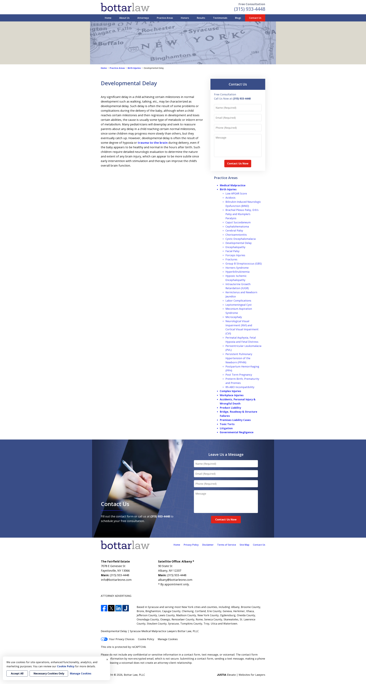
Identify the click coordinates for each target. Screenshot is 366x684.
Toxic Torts (227, 424)
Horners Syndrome (237, 267)
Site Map (244, 544)
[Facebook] (104, 608)
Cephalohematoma (237, 226)
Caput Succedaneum (238, 222)
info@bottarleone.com (116, 580)
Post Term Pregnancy (238, 374)
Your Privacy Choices (121, 639)
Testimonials (220, 17)
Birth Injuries (134, 68)
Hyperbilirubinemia (237, 271)
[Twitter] (111, 608)
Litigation (226, 428)
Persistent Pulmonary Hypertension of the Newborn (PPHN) (238, 358)
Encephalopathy (235, 247)
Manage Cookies (168, 639)
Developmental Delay (238, 243)
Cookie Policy (146, 639)
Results (201, 17)
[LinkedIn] (118, 608)
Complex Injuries (230, 391)
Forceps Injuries (235, 255)
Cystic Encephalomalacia (240, 238)
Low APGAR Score (236, 193)
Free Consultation (251, 4)
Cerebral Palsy (234, 230)
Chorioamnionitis (236, 234)
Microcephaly (233, 317)
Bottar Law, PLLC (134, 674)
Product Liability (230, 407)
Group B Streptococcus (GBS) (243, 263)
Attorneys (143, 17)
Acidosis (230, 197)
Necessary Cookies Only (48, 673)
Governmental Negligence (236, 432)
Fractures (231, 259)
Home (108, 17)
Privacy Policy (191, 544)
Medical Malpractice (232, 185)
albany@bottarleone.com (175, 580)
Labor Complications (238, 300)
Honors (185, 17)
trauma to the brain (153, 143)
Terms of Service (226, 544)
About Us (124, 17)
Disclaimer (208, 544)
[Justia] (125, 608)
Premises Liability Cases (235, 420)
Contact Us (255, 17)
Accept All (17, 673)
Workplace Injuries (231, 395)
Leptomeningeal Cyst (238, 304)
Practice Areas (165, 17)
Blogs (238, 17)
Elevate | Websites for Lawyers (241, 674)
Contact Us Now (237, 163)
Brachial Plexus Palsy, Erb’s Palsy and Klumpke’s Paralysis (241, 214)
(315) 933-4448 (249, 9)
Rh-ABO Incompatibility (239, 387)
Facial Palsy (232, 251)
